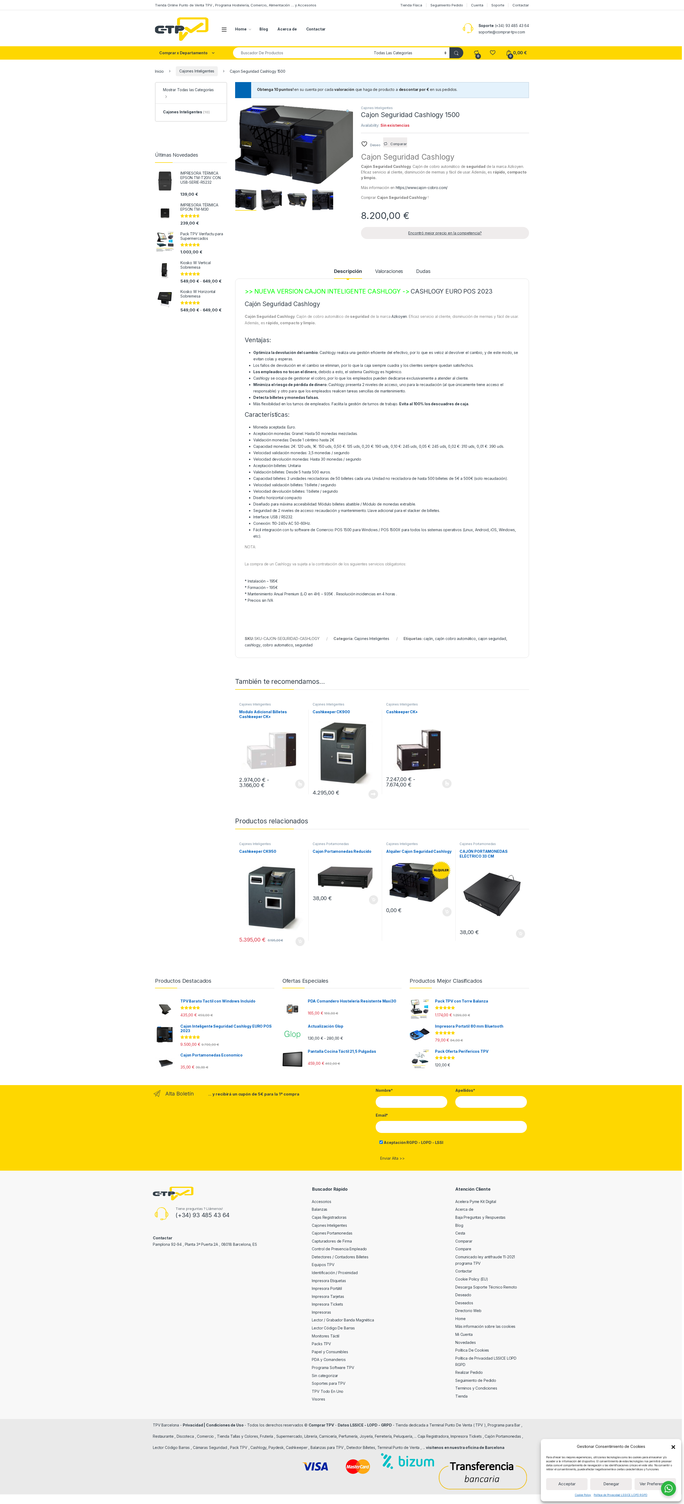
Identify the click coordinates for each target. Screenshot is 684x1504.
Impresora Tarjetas (328, 1296)
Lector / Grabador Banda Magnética (343, 1320)
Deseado (463, 1295)
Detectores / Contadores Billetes (340, 1257)
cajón (428, 638)
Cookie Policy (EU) (471, 1279)
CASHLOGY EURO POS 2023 (451, 291)
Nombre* (384, 1090)
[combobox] (302, 52)
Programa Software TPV (333, 1367)
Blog (263, 29)
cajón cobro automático (455, 638)
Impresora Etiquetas (329, 1280)
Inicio (159, 71)
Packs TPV (321, 1343)
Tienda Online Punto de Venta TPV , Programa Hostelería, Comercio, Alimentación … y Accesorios (235, 5)
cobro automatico (278, 645)
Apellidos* (465, 1090)
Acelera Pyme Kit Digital (475, 1201)
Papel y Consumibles (330, 1351)
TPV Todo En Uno (327, 1391)
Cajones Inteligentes (196, 71)
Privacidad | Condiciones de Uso (213, 1425)
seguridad (304, 645)
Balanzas (319, 1209)
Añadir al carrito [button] (299, 941)
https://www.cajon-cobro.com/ (422, 187)
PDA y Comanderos (329, 1359)
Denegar (611, 1483)
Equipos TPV (323, 1264)
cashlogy (253, 645)
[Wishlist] (492, 52)
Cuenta (477, 5)
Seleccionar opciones (294, 784)
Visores (318, 1399)
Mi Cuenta (464, 1334)
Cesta (460, 1233)
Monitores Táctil (325, 1336)
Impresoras (321, 1312)
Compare (463, 1249)
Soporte (497, 5)
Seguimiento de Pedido (475, 1380)
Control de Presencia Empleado (339, 1249)
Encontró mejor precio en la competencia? (444, 233)
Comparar (463, 1241)
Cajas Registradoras (329, 1217)
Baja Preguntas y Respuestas (480, 1217)
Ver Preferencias (655, 1483)
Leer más (373, 794)
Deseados (464, 1303)
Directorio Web (468, 1310)
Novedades (465, 1342)
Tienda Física (411, 5)
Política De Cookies (472, 1350)
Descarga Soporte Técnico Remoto (486, 1287)
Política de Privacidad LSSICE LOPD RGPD (620, 1495)
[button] (673, 1446)
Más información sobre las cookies (485, 1326)
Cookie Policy (583, 1495)
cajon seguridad (492, 638)
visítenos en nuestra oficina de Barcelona (465, 1447)
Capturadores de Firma (332, 1241)
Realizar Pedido (469, 1372)
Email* (382, 1115)
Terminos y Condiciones (476, 1388)
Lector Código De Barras (333, 1328)
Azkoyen (399, 316)
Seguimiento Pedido (446, 5)
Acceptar (567, 1483)
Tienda (461, 1396)
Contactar (520, 5)
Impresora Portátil (327, 1288)
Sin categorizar (325, 1375)
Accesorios (321, 1201)
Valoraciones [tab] (389, 271)
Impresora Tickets (327, 1304)
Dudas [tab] (423, 271)
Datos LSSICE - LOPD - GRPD (365, 1425)
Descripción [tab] (348, 271)
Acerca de (287, 29)
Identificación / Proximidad (334, 1272)
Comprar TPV (321, 1425)
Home (240, 29)
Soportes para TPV (328, 1383)
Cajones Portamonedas (331, 844)
